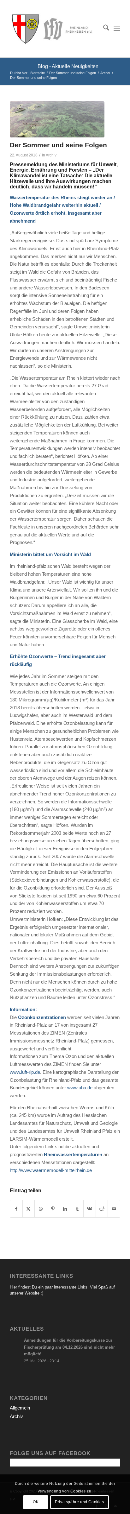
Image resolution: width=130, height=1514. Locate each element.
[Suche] (103, 28)
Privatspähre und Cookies (79, 1502)
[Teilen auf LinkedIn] (65, 1209)
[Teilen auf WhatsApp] (41, 1209)
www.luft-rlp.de (25, 1072)
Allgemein (20, 1407)
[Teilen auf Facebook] (16, 1209)
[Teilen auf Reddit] (102, 1209)
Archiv (51, 155)
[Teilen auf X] (29, 1209)
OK (35, 1502)
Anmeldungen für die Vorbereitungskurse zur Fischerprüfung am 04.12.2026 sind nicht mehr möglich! (69, 1347)
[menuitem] (103, 28)
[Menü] (117, 29)
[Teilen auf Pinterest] (53, 1209)
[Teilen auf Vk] (90, 1209)
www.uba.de (79, 1087)
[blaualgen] (57, 119)
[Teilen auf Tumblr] (77, 1209)
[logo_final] (54, 28)
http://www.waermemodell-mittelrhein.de (51, 1170)
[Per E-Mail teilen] (114, 1209)
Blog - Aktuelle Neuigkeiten (68, 66)
